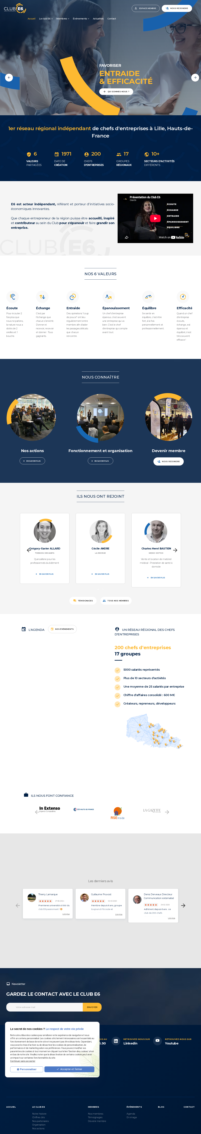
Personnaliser (28, 1069)
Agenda (131, 1113)
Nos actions (38, 1128)
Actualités (98, 18)
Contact (111, 18)
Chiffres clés (38, 1117)
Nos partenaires (40, 1121)
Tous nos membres (118, 601)
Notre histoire (39, 1113)
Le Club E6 (38, 1107)
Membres (61, 18)
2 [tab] (102, 589)
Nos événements (64, 629)
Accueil (31, 18)
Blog (161, 1107)
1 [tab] (98, 589)
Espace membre (147, 8)
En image (132, 1117)
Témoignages (85, 601)
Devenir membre (97, 1121)
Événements (80, 18)
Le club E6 (44, 18)
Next (195, 78)
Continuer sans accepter (22, 1061)
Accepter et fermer (71, 1069)
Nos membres (95, 1113)
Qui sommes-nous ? (118, 91)
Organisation (39, 1124)
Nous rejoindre (179, 8)
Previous (9, 78)
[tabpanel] (44, 548)
